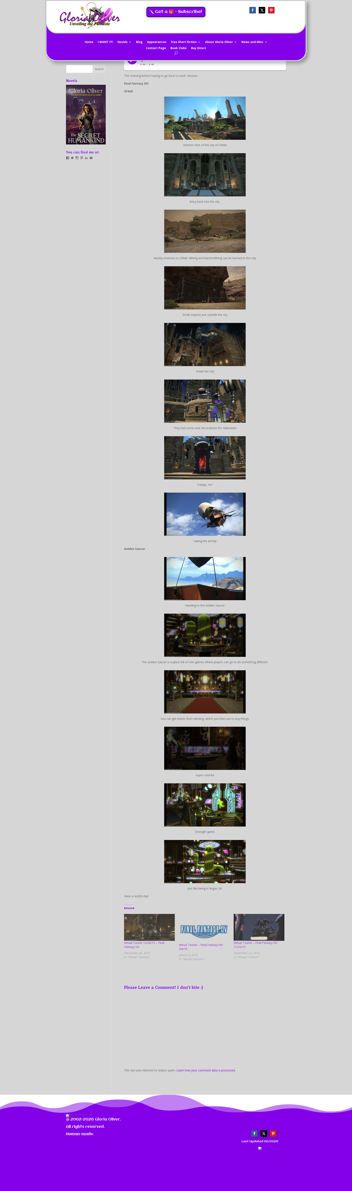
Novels (123, 42)
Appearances (156, 42)
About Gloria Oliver (219, 42)
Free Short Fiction (184, 42)
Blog (139, 42)
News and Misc (252, 42)
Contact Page (156, 48)
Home (89, 42)
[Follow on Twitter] (262, 10)
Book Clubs (178, 48)
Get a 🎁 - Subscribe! (178, 12)
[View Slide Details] (86, 114)
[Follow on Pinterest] (271, 10)
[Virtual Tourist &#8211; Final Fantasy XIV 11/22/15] (259, 927)
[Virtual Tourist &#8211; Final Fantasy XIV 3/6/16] (204, 928)
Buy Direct (198, 48)
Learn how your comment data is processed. (205, 1070)
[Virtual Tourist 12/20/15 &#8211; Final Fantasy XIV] (149, 927)
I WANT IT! (105, 42)
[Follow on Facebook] (252, 10)
